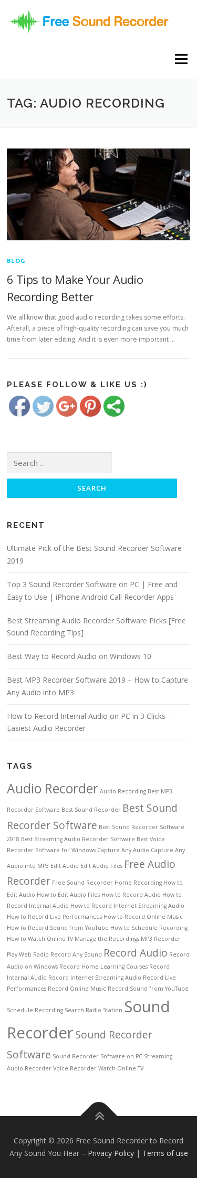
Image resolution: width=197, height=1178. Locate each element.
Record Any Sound (76, 954)
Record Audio (135, 953)
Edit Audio (64, 865)
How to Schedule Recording (149, 927)
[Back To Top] (98, 1116)
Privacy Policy (111, 1153)
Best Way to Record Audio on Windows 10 (79, 656)
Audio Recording (123, 791)
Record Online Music (77, 988)
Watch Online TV (120, 1068)
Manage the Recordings (107, 938)
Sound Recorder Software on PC (97, 1056)
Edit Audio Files (101, 865)
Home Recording (138, 882)
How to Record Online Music (143, 916)
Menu (180, 59)
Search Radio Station (93, 1010)
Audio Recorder (52, 788)
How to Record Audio (131, 894)
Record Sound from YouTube (148, 988)
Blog (16, 260)
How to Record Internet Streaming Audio (127, 905)
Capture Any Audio (123, 850)
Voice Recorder (75, 1068)
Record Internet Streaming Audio (94, 977)
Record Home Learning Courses (103, 966)
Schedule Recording (35, 1010)
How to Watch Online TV (40, 938)
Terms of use (165, 1153)
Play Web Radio (28, 954)
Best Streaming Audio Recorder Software (78, 839)
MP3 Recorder (161, 938)
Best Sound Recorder (91, 809)
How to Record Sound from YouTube (58, 927)
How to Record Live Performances (54, 916)
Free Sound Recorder (82, 882)
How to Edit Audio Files (68, 894)
